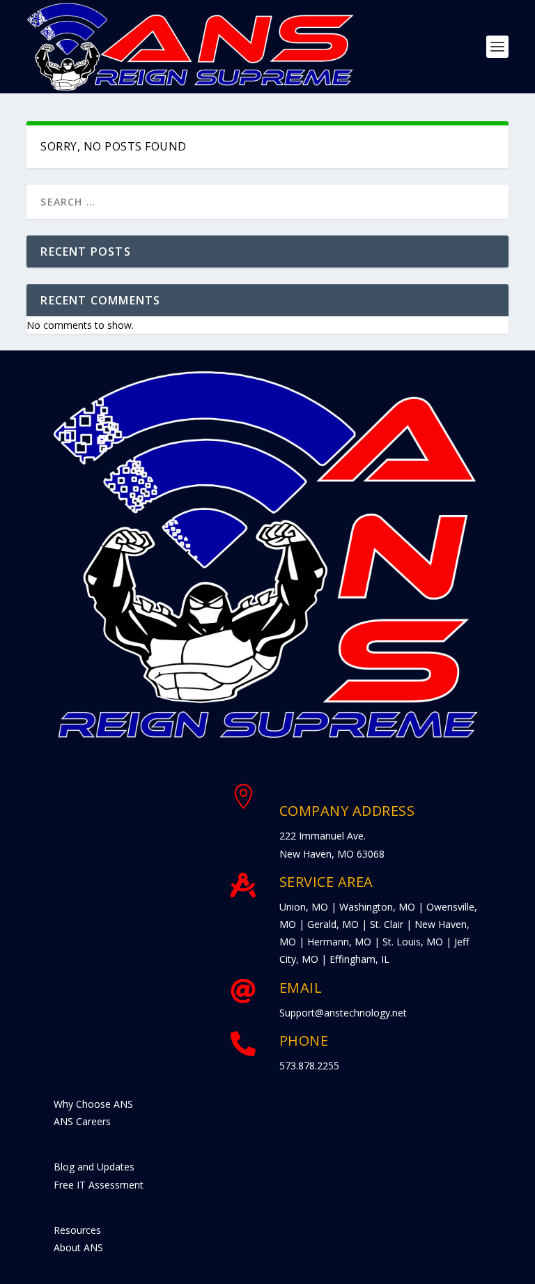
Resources (77, 1230)
